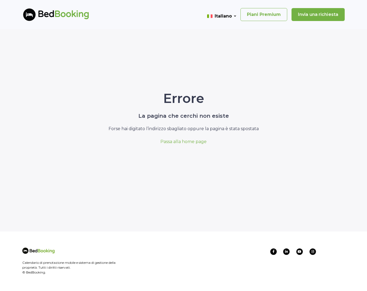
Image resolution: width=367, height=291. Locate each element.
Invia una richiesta (318, 14)
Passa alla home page (183, 141)
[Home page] (47, 14)
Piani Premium (264, 14)
